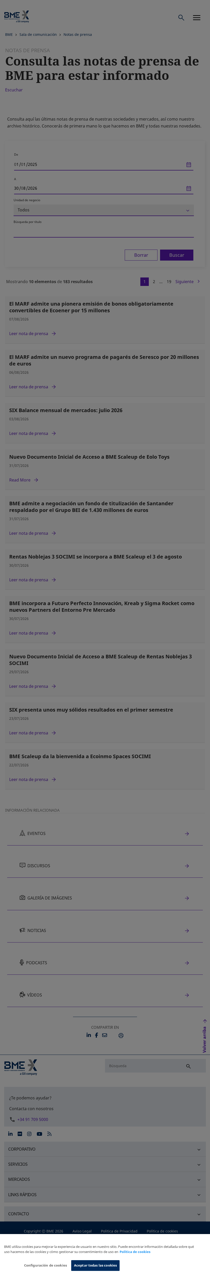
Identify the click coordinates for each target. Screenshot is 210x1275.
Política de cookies (135, 1251)
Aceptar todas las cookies (95, 1265)
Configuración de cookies (45, 1265)
